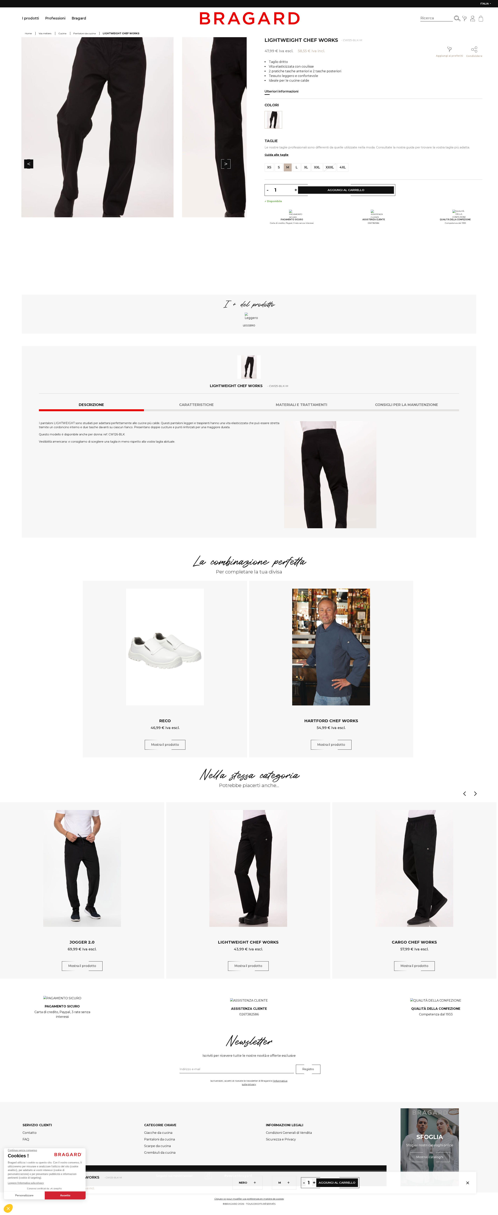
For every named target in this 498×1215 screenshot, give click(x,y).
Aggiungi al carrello (337, 1182)
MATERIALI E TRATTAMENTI (301, 405)
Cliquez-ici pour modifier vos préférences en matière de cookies (249, 1198)
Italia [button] (484, 3)
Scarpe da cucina (157, 1146)
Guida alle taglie (276, 155)
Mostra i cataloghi (429, 1157)
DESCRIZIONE (91, 405)
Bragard (79, 18)
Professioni (55, 18)
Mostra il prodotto (165, 745)
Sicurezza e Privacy (281, 1139)
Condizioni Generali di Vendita (289, 1133)
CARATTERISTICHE (196, 405)
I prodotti (30, 18)
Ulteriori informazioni (281, 91)
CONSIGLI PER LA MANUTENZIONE (406, 405)
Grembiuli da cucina (159, 1152)
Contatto (30, 1133)
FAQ (26, 1139)
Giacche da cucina (158, 1133)
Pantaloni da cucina (159, 1139)
